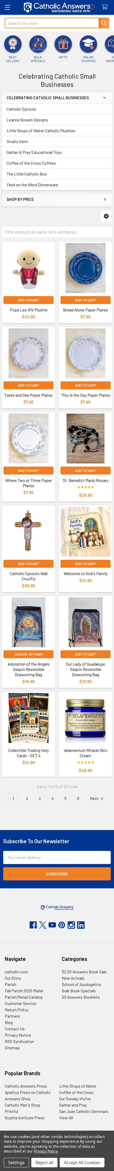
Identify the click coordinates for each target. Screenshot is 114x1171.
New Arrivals (73, 977)
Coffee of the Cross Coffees (31, 162)
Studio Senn (17, 141)
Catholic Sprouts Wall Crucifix (28, 576)
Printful (11, 1111)
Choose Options (28, 654)
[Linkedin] (81, 925)
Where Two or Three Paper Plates (28, 483)
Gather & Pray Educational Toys (34, 152)
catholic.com (16, 971)
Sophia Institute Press (25, 1117)
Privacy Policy (45, 1151)
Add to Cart (28, 300)
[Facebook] (33, 925)
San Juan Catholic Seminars (83, 1111)
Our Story (13, 977)
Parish (10, 984)
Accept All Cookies (82, 1162)
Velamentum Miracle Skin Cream (85, 753)
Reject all (44, 1162)
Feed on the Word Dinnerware (32, 184)
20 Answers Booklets (81, 996)
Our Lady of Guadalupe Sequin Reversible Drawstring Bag (85, 669)
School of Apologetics (81, 984)
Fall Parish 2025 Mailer (24, 990)
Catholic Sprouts (21, 108)
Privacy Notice (18, 1034)
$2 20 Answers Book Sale (84, 971)
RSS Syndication (19, 1041)
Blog (9, 1022)
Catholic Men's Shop (22, 1104)
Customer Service (20, 1003)
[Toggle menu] (7, 7)
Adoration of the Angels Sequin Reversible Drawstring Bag (29, 669)
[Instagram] (71, 925)
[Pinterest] (62, 925)
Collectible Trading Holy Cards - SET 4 (28, 753)
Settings (16, 1162)
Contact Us (15, 1028)
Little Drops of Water (78, 1085)
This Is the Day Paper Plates (85, 394)
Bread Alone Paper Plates (85, 309)
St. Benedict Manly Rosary (85, 480)
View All (66, 1117)
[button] (106, 216)
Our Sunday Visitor (75, 1098)
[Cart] (106, 7)
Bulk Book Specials (79, 990)
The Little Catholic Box (27, 173)
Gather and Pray (73, 1104)
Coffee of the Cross (76, 1092)
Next (94, 798)
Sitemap (12, 1047)
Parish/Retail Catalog (23, 996)
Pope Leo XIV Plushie (28, 309)
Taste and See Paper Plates (28, 394)
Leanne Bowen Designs (27, 119)
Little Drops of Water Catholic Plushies (41, 130)
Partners (12, 1015)
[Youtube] (52, 925)
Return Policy (16, 1009)
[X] (42, 925)
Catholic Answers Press (26, 1085)
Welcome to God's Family (86, 573)
